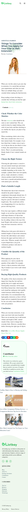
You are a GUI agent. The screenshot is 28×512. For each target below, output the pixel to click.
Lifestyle (5, 41)
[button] (20, 3)
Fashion (13, 41)
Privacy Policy (5, 509)
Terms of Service (15, 509)
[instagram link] (7, 461)
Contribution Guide (18, 371)
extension (10, 120)
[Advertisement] (14, 21)
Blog (3, 470)
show (11, 107)
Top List (4, 485)
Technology (5, 493)
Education (4, 491)
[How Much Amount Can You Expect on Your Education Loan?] (14, 424)
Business (4, 487)
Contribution (5, 475)
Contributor (9, 54)
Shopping (4, 489)
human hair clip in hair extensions (11, 102)
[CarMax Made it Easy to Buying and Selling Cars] (14, 386)
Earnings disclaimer (7, 473)
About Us (4, 471)
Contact (4, 477)
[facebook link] (10, 461)
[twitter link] (3, 461)
